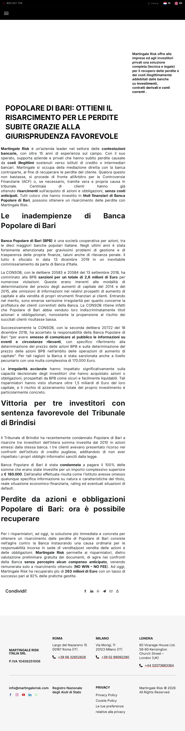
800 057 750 (15, 3)
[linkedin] (30, 694)
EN (180, 3)
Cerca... (155, 3)
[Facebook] (85, 591)
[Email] (111, 591)
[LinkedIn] (92, 591)
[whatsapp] (36, 694)
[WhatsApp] (98, 591)
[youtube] (23, 694)
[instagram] (17, 694)
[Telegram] (104, 591)
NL (169, 3)
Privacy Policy (106, 695)
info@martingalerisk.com (29, 688)
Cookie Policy (106, 700)
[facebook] (10, 694)
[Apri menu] (6, 13)
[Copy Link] (117, 591)
